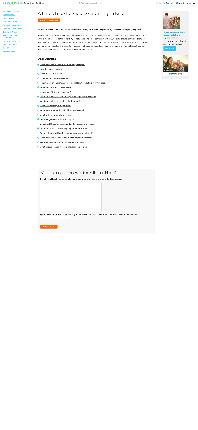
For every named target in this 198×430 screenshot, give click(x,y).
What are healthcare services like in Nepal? (60, 101)
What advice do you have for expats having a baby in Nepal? (68, 96)
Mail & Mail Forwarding (11, 41)
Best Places (40, 3)
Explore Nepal (29, 3)
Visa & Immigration (10, 22)
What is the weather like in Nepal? (55, 115)
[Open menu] (194, 3)
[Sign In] (176, 3)
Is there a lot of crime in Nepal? (54, 78)
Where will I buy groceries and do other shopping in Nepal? (67, 124)
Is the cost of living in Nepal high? (55, 92)
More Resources (9, 51)
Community (170, 3)
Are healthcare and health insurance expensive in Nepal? (66, 133)
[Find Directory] (157, 3)
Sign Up (188, 3)
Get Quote (169, 49)
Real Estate (7, 48)
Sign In (179, 3)
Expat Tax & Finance (10, 32)
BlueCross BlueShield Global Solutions (174, 33)
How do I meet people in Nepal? (55, 69)
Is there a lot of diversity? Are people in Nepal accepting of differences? (73, 83)
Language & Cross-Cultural (13, 29)
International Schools (11, 11)
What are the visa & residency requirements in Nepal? (65, 128)
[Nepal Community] (164, 3)
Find (160, 3)
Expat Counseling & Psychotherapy (10, 37)
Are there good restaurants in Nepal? (57, 119)
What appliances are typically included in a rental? (63, 147)
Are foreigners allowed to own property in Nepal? (62, 142)
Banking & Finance (9, 44)
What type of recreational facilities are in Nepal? (62, 110)
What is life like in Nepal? (51, 74)
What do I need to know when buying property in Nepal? (66, 138)
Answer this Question (49, 20)
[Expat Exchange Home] (10, 3)
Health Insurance (9, 15)
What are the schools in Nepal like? (56, 87)
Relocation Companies (11, 25)
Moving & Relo (8, 18)
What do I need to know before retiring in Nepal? (62, 64)
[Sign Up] (184, 3)
